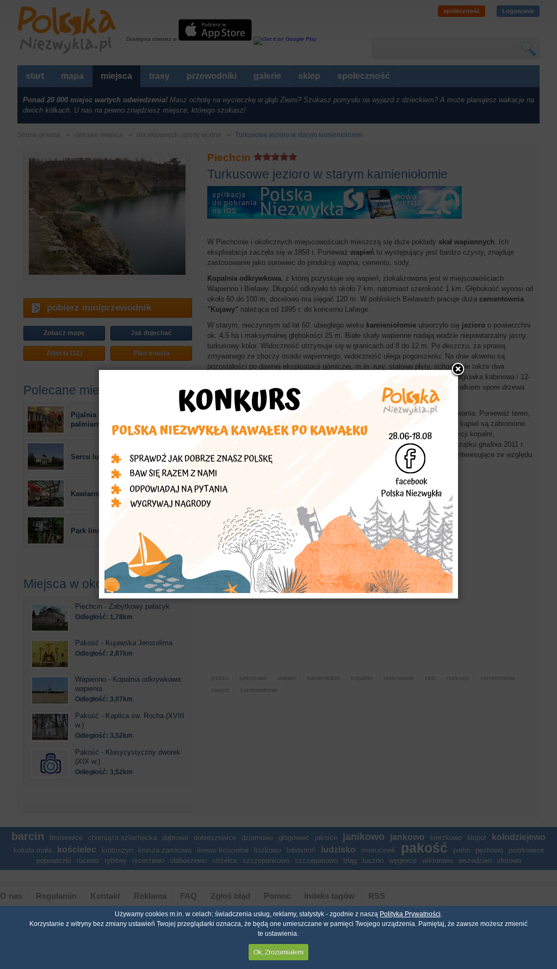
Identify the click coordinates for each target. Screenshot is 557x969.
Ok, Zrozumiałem (278, 952)
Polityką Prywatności (410, 914)
